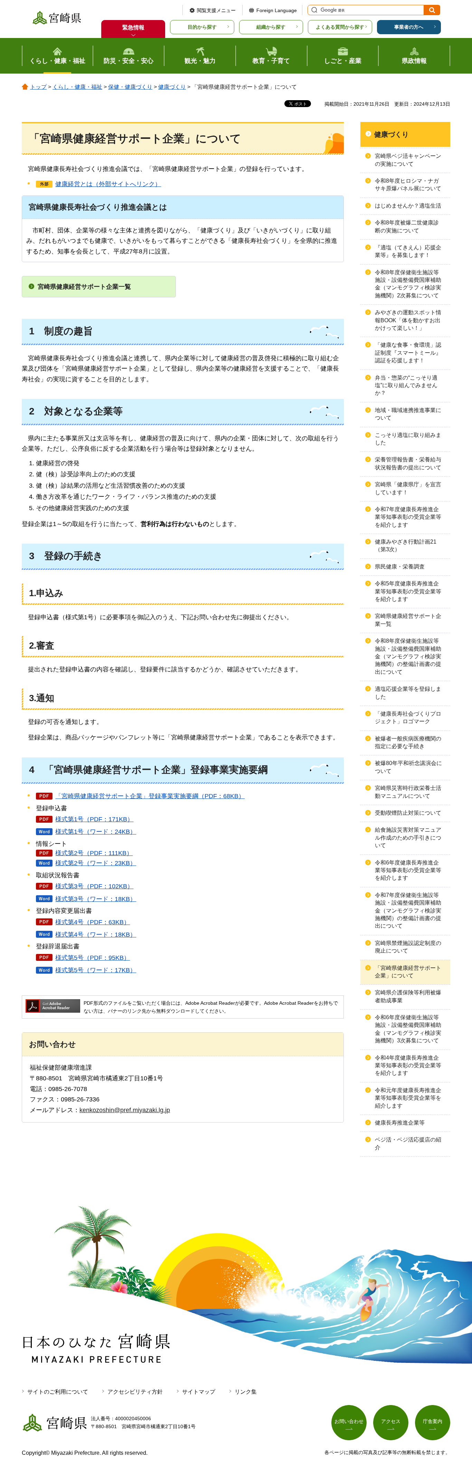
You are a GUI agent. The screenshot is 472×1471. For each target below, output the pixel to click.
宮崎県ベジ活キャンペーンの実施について (408, 159)
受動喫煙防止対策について (408, 813)
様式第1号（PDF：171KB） (94, 819)
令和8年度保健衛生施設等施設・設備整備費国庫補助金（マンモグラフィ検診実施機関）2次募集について (408, 283)
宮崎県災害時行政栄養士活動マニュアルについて (408, 792)
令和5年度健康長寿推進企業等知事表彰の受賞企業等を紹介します (408, 591)
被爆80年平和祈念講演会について (408, 767)
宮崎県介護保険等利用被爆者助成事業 (408, 996)
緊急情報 (133, 27)
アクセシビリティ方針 (135, 1392)
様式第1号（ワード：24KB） (95, 831)
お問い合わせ (349, 1421)
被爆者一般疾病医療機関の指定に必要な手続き (408, 742)
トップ (38, 87)
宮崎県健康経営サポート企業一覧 (84, 286)
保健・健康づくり (130, 87)
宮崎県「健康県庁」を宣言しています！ (408, 488)
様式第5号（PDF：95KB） (92, 957)
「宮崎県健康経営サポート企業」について (408, 971)
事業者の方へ (408, 27)
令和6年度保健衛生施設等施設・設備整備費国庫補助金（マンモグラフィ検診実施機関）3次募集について (408, 1028)
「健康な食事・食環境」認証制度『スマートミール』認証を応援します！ (408, 352)
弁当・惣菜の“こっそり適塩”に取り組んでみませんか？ (406, 385)
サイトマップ (198, 1392)
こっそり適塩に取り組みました (408, 439)
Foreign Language (276, 10)
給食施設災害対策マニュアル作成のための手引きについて (408, 837)
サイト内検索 (313, 10)
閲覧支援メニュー (216, 10)
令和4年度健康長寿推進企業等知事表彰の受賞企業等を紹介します (408, 1065)
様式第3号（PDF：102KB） (94, 886)
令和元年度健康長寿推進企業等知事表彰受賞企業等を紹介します (408, 1098)
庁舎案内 (432, 1421)
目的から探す (202, 27)
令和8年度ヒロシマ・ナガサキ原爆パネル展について (408, 184)
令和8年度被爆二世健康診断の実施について (407, 226)
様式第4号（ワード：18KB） (95, 934)
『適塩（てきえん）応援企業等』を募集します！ (408, 251)
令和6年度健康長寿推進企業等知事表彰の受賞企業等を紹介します (408, 870)
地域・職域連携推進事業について (408, 414)
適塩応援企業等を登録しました (408, 692)
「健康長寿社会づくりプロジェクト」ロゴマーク (408, 717)
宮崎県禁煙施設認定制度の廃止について (408, 947)
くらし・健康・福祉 (77, 87)
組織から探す (270, 27)
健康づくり (172, 87)
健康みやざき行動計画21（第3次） (405, 545)
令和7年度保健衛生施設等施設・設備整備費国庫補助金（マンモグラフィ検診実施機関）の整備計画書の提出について (408, 910)
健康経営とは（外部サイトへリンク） (108, 184)
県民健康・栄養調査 (400, 567)
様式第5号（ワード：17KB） (95, 970)
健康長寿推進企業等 (400, 1123)
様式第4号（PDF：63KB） (92, 922)
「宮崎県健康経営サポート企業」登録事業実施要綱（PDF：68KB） (150, 796)
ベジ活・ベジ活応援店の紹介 (408, 1143)
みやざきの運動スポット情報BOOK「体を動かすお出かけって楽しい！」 (408, 320)
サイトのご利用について (57, 1392)
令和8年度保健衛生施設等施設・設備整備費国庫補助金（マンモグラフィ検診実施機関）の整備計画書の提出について (408, 656)
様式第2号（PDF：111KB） (94, 853)
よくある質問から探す (340, 27)
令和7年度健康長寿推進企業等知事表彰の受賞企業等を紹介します (408, 517)
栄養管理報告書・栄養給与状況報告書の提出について (408, 463)
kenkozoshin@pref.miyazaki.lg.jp (124, 1110)
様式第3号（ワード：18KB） (95, 899)
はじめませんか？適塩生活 (408, 206)
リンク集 (246, 1392)
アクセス (390, 1421)
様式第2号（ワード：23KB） (95, 863)
